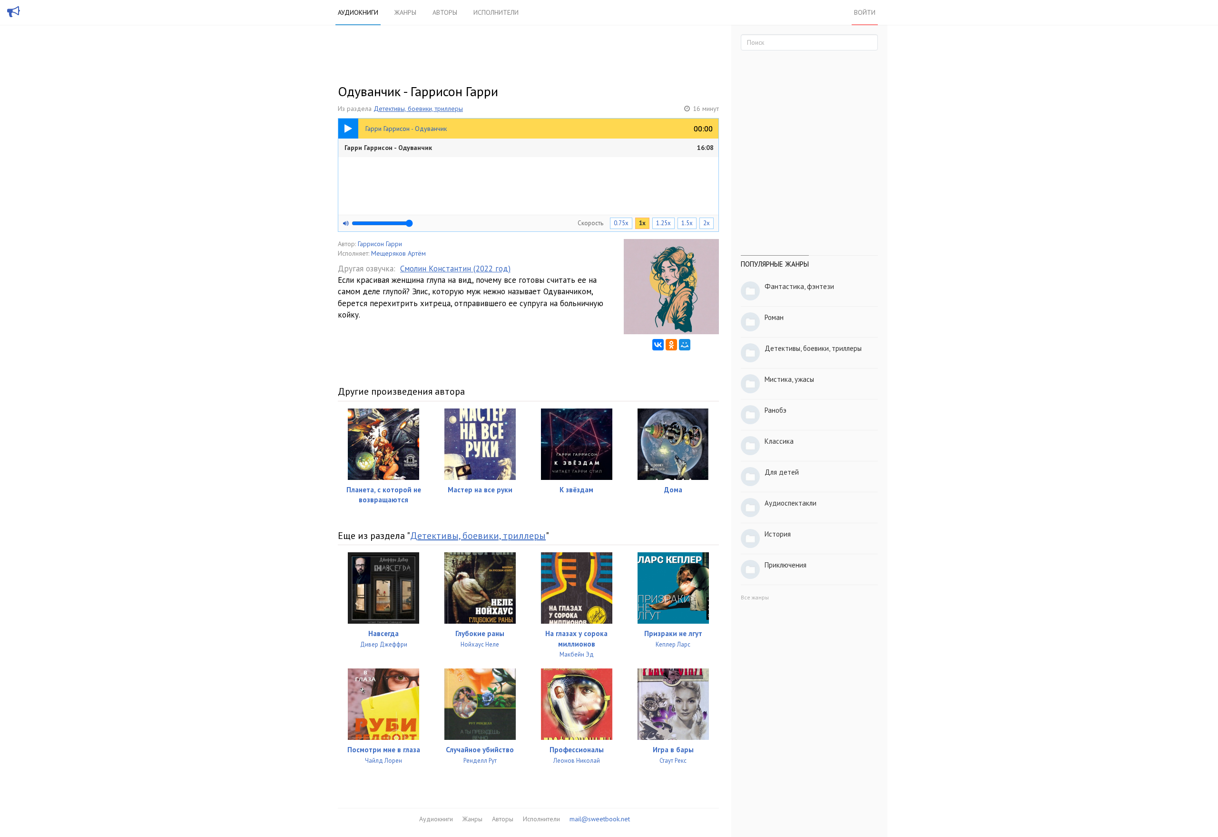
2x (706, 223)
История (778, 533)
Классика (779, 441)
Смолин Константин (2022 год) (455, 268)
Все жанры (755, 597)
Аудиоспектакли (790, 503)
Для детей (782, 472)
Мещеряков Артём (398, 253)
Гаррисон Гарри (380, 243)
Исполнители (496, 12)
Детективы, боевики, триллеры (418, 108)
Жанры (405, 12)
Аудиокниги (358, 12)
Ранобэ (775, 410)
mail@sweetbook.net (600, 819)
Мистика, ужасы (789, 379)
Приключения (785, 564)
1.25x (663, 223)
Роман (774, 317)
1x (642, 223)
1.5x (687, 223)
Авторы (444, 12)
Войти (864, 12)
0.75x (621, 223)
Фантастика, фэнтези (799, 286)
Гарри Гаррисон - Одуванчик (529, 147)
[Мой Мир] (684, 344)
